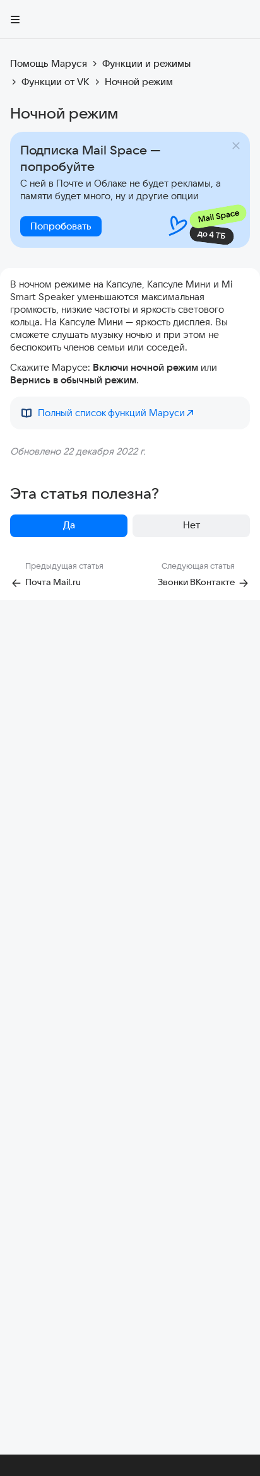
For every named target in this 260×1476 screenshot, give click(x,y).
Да (69, 525)
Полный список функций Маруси (111, 413)
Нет (191, 525)
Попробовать (61, 226)
